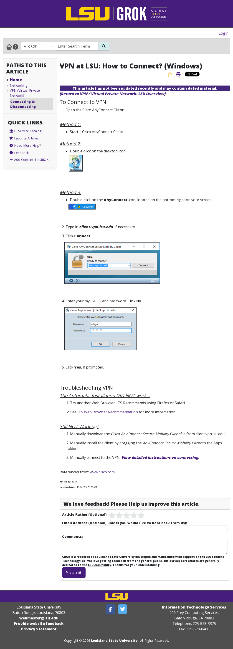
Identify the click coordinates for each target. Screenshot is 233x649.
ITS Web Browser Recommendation (107, 411)
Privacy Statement (39, 628)
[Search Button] (104, 46)
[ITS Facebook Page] (110, 609)
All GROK (30, 46)
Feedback (21, 152)
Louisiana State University (114, 640)
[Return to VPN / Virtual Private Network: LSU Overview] (112, 93)
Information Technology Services (194, 607)
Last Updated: (68, 487)
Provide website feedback (39, 623)
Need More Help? (27, 145)
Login (223, 33)
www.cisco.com (102, 472)
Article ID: (65, 481)
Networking (19, 85)
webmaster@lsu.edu (38, 618)
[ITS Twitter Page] (122, 609)
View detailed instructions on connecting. (160, 457)
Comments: (72, 536)
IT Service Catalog (27, 131)
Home (16, 79)
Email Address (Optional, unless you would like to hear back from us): (124, 522)
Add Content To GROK (30, 159)
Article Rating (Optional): (84, 514)
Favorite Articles (26, 138)
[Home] (9, 46)
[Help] (15, 46)
